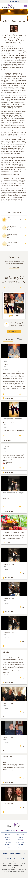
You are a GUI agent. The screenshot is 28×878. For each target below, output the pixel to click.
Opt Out (14, 867)
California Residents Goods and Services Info (14, 865)
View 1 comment (7, 440)
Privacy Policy (13, 863)
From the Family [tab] (20, 338)
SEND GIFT (9, 542)
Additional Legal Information (9, 869)
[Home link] (8, 6)
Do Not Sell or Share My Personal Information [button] (13, 858)
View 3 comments (7, 716)
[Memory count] (5, 287)
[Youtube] (22, 830)
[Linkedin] (19, 830)
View (17, 315)
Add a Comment (9, 398)
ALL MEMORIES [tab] (8, 339)
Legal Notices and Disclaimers (11, 862)
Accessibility (21, 863)
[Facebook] (16, 830)
